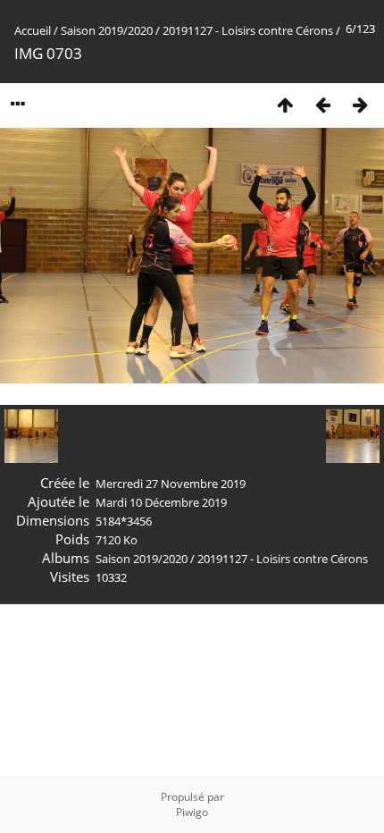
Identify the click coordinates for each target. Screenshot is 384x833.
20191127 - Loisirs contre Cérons (248, 30)
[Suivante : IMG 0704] (360, 104)
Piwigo (192, 812)
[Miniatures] (285, 104)
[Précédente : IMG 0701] (322, 104)
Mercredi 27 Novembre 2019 (171, 483)
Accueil (32, 30)
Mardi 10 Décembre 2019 (161, 502)
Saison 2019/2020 (107, 30)
